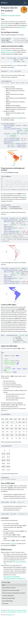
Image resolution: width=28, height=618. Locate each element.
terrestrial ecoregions (8, 52)
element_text (19, 143)
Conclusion (5, 603)
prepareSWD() (21, 309)
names (2, 81)
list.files (10, 58)
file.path (21, 58)
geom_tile (6, 125)
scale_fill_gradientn (10, 128)
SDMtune (4, 3)
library (3, 38)
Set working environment (9, 587)
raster (15, 65)
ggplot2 (8, 38)
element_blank (21, 145)
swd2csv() (11, 487)
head (2, 414)
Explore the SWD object (8, 598)
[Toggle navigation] (25, 2)
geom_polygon (7, 219)
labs (5, 133)
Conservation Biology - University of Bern (16, 611)
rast (15, 71)
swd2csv (3, 502)
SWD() (13, 311)
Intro (3, 585)
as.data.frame (20, 271)
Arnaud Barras (18, 610)
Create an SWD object (8, 595)
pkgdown (10, 614)
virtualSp (5, 25)
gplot (16, 118)
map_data (12, 218)
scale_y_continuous (9, 140)
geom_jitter (7, 221)
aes (17, 125)
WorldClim (23, 27)
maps (7, 40)
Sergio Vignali (11, 610)
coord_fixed (7, 229)
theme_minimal (8, 141)
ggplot (3, 218)
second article (13, 543)
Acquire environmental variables (11, 590)
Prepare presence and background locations (14, 593)
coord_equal (7, 127)
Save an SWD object (7, 601)
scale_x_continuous (9, 138)
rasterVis (9, 42)
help (2, 205)
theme (5, 143)
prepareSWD (9, 335)
